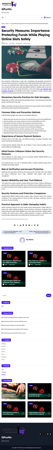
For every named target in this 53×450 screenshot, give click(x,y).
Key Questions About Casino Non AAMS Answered (12, 261)
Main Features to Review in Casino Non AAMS (38, 261)
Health (3, 351)
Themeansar (38, 447)
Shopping (4, 356)
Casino (3, 27)
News (3, 354)
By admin (6, 43)
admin (31, 240)
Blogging (4, 343)
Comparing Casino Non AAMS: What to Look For (14, 333)
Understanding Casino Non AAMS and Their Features (12, 281)
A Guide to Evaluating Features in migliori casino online (16, 317)
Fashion (3, 349)
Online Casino (27, 43)
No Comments (19, 43)
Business (4, 346)
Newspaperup (30, 447)
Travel (3, 359)
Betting (5, 385)
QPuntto (7, 9)
